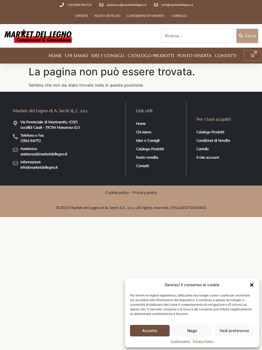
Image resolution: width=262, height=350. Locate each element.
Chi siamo (76, 55)
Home (55, 55)
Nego (192, 330)
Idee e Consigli (107, 55)
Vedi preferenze (234, 330)
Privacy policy (145, 192)
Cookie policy (180, 341)
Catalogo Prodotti (151, 55)
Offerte (81, 16)
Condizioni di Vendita (146, 16)
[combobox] (197, 36)
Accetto (149, 330)
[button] (251, 284)
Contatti (225, 55)
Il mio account (207, 157)
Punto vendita (195, 55)
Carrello (179, 16)
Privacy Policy (203, 341)
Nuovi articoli (107, 16)
